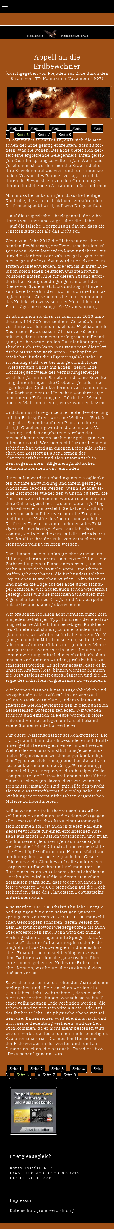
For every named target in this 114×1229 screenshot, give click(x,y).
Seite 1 (15, 128)
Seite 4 (78, 128)
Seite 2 (36, 128)
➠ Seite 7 (46, 1074)
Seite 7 (44, 134)
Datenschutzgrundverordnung (42, 1210)
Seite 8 (65, 134)
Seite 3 (57, 128)
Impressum (22, 1200)
